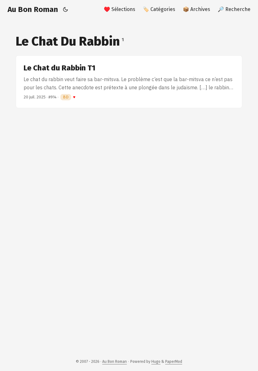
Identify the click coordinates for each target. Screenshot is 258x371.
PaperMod (173, 361)
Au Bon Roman (33, 9)
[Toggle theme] (65, 9)
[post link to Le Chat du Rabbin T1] (129, 82)
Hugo (155, 361)
